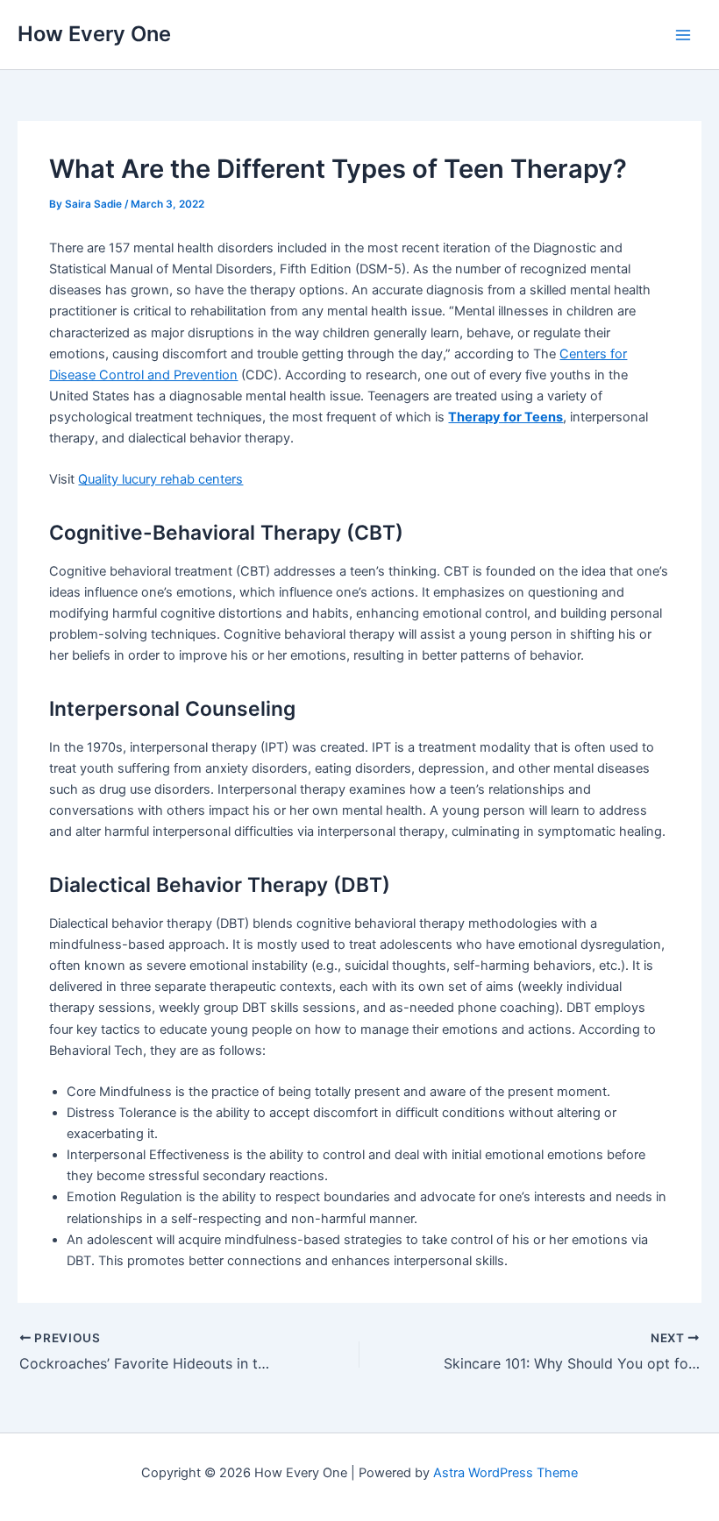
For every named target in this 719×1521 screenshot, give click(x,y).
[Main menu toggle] (683, 35)
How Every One (94, 33)
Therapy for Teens (505, 417)
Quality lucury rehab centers (160, 479)
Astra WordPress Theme (505, 1473)
